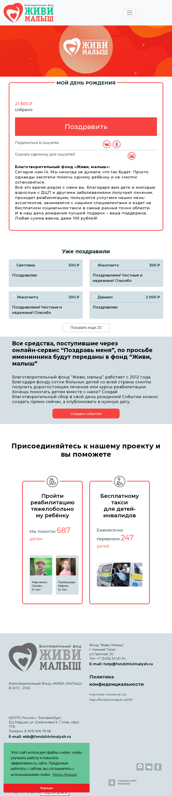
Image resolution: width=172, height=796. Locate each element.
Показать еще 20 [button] (86, 327)
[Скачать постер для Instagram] (131, 156)
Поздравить (86, 126)
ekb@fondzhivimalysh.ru (47, 737)
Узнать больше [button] (64, 775)
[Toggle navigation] (129, 12)
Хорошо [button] (46, 788)
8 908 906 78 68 (37, 731)
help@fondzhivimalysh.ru (128, 664)
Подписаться (54, 792)
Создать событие (86, 414)
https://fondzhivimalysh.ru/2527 (111, 699)
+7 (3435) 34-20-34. (111, 659)
